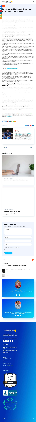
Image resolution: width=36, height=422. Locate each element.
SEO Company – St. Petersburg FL (13, 418)
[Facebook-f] (4, 341)
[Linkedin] (6, 121)
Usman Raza (5, 13)
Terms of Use (27, 418)
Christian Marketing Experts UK (20, 419)
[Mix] (11, 121)
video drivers (4, 125)
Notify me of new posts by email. (10, 249)
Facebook (28, 125)
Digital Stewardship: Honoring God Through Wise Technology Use (16, 179)
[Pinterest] (8, 121)
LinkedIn (33, 125)
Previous (5, 147)
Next (31, 147)
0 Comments (16, 13)
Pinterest (30, 125)
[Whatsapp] (13, 121)
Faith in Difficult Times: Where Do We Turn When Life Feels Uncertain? (18, 269)
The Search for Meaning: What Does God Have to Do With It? (16, 265)
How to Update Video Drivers (12, 68)
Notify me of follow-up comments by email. (12, 247)
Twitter (26, 125)
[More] (15, 121)
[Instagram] (8, 341)
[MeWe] (10, 121)
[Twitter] (5, 121)
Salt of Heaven (28, 137)
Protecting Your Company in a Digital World (12, 211)
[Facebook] (3, 121)
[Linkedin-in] (6, 341)
